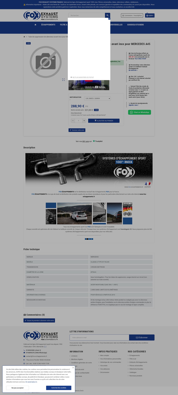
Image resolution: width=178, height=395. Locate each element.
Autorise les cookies (58, 388)
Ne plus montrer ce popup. (83, 77)
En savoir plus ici (31, 382)
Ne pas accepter (18, 388)
